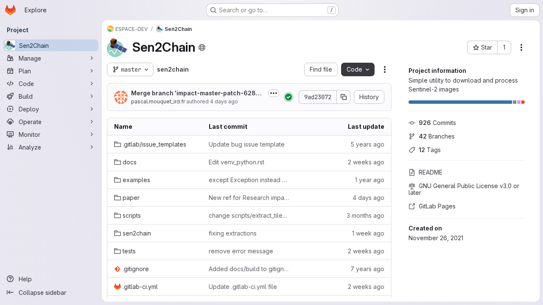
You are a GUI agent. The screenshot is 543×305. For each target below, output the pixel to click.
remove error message (241, 251)
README (430, 172)
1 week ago (368, 233)
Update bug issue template (247, 144)
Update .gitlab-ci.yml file (243, 286)
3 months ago (365, 215)
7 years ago (367, 268)
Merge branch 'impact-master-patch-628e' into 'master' (197, 93)
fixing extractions (233, 233)
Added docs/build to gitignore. (249, 268)
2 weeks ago (366, 162)
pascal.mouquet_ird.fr (158, 101)
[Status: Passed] (288, 97)
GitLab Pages (437, 206)
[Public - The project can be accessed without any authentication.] (202, 47)
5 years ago (367, 144)
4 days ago (224, 101)
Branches (437, 136)
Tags (430, 149)
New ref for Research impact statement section (249, 197)
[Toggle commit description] (273, 93)
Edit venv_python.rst (236, 162)
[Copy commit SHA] (343, 97)
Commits (437, 122)
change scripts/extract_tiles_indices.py (249, 215)
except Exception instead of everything (249, 179)
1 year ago (369, 179)
